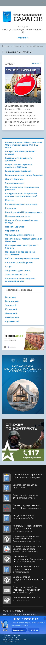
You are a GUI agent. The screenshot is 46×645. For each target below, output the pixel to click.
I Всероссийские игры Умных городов (20, 152)
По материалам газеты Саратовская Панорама (23, 240)
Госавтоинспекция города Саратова (24, 175)
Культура (9, 200)
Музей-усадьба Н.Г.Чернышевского (23, 212)
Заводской (10, 305)
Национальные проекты (17, 216)
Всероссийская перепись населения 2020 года (18, 165)
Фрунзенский (12, 321)
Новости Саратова (34, 46)
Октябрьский (12, 317)
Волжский (10, 297)
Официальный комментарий (19, 235)
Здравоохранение (14, 183)
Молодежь (10, 208)
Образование (12, 231)
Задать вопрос (19, 630)
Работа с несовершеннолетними (22, 258)
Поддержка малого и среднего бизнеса (21, 246)
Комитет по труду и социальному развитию (22, 188)
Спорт (8, 266)
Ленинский (11, 313)
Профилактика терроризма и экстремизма (20, 253)
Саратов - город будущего (19, 262)
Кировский (11, 309)
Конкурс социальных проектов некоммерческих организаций (21, 194)
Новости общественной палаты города (21, 221)
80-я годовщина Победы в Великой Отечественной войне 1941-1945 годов (23, 145)
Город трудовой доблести (18, 171)
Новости (17, 46)
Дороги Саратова (14, 179)
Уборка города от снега (17, 270)
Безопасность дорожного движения (18, 159)
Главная (5, 46)
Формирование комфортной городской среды (20, 279)
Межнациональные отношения (21, 204)
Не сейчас (34, 630)
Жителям (23, 38)
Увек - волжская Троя (16, 274)
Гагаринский (12, 301)
